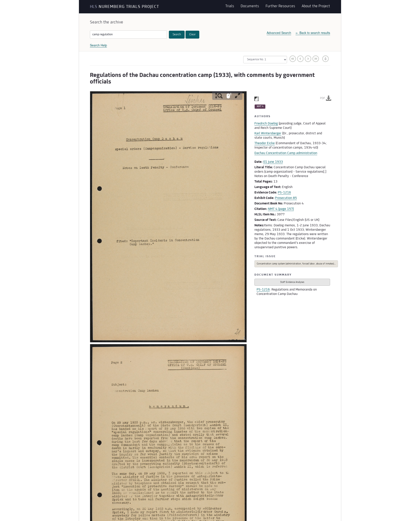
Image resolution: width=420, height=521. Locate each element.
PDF (322, 98)
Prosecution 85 (286, 198)
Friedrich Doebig (266, 123)
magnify (218, 95)
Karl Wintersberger (267, 133)
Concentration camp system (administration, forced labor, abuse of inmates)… (296, 264)
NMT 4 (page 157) (281, 209)
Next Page (308, 58)
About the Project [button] (316, 6)
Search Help (98, 45)
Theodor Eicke (264, 143)
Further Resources (280, 6)
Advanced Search (279, 32)
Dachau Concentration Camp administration (285, 153)
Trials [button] (229, 6)
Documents (250, 6)
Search (177, 34)
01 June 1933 (273, 162)
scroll (229, 95)
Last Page (315, 58)
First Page (292, 58)
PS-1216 (284, 192)
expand (237, 95)
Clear (192, 34)
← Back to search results (313, 32)
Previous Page (300, 58)
